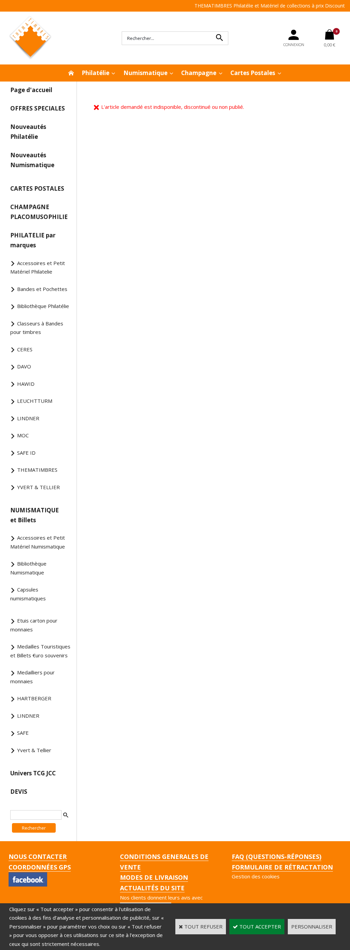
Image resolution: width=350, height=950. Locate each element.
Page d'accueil (31, 90)
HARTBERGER (34, 698)
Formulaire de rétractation (282, 867)
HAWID (26, 383)
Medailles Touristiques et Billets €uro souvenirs (40, 651)
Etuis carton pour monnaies (33, 625)
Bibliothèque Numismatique (28, 568)
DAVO (24, 366)
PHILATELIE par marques (32, 240)
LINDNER (28, 418)
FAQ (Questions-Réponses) (276, 856)
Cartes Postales (252, 73)
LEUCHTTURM (34, 400)
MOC (23, 435)
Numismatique (145, 73)
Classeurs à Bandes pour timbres (36, 328)
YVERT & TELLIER (38, 487)
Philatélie (95, 73)
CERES (24, 349)
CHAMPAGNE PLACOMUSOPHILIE (39, 212)
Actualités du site (152, 888)
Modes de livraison (154, 877)
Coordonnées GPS (40, 867)
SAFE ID (26, 452)
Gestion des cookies (256, 876)
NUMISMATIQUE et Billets (34, 515)
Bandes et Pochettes (42, 289)
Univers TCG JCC (33, 773)
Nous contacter (38, 856)
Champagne (198, 73)
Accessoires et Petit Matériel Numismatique (37, 542)
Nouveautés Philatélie (28, 132)
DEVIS (18, 791)
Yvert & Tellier (34, 750)
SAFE (23, 732)
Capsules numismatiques (28, 594)
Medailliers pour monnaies (32, 677)
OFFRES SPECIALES (37, 108)
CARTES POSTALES (37, 188)
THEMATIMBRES (37, 469)
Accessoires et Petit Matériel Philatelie (37, 267)
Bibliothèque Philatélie (43, 306)
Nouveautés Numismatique (32, 160)
